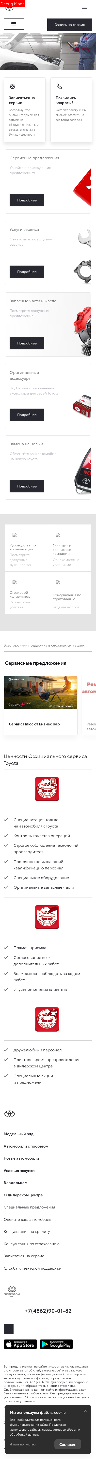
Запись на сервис (70, 24)
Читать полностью (22, 1444)
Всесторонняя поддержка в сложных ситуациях (44, 645)
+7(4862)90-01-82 (48, 1310)
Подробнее (48, 181)
